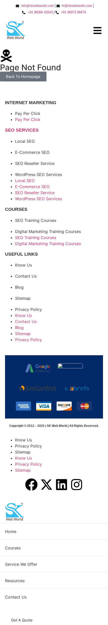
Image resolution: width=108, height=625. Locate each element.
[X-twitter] (46, 484)
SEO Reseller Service (35, 163)
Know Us (23, 264)
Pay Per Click (27, 113)
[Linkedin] (61, 484)
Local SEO (25, 141)
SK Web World (57, 426)
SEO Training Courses (35, 220)
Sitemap (23, 298)
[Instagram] (76, 484)
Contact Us (26, 276)
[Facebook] (31, 484)
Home (10, 531)
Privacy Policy (28, 309)
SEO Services (22, 130)
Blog (19, 287)
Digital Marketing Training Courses (48, 231)
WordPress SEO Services (38, 174)
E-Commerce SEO (32, 152)
